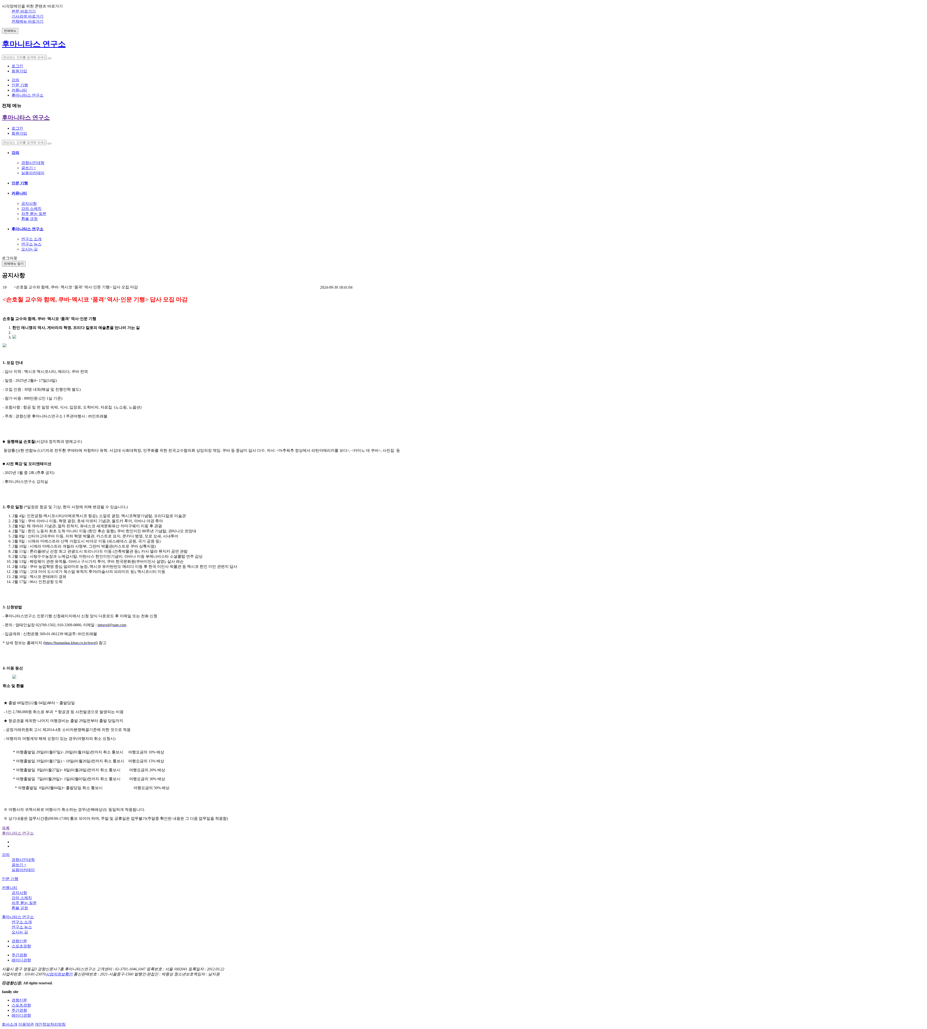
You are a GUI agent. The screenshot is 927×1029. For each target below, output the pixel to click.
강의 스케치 (31, 209)
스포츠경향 (21, 946)
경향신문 (19, 941)
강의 (15, 153)
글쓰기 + (28, 168)
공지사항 (29, 204)
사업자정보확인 (59, 974)
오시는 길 (29, 249)
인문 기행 (20, 183)
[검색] (49, 58)
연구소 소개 (31, 239)
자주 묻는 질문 (33, 214)
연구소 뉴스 (31, 244)
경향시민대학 (32, 163)
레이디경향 (21, 960)
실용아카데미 (32, 173)
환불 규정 (29, 219)
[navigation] (463, 185)
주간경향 (19, 955)
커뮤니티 (19, 193)
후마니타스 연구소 (27, 229)
